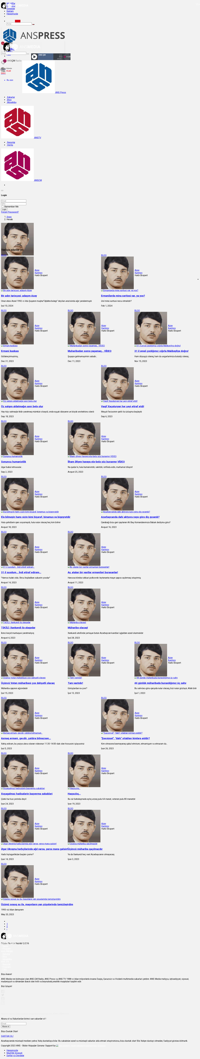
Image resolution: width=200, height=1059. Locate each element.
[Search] (17, 21)
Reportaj (11, 142)
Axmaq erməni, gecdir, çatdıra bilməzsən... (26, 738)
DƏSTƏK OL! (7, 1036)
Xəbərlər (11, 97)
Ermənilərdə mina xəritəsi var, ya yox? (123, 295)
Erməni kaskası (10, 351)
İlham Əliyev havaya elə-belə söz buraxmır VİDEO (96, 461)
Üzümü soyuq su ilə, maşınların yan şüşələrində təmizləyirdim (37, 904)
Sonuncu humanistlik (13, 461)
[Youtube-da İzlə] (3, 1000)
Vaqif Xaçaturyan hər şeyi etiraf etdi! (122, 406)
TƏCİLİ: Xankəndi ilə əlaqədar (18, 627)
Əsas (9, 217)
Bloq (9, 99)
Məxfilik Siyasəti (14, 1053)
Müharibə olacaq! (78, 627)
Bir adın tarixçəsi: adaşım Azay (19, 295)
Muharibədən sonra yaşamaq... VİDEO (89, 351)
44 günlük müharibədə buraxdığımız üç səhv (160, 683)
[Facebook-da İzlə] (2, 992)
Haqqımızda (12, 13)
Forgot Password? (10, 212)
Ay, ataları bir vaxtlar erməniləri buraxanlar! (93, 572)
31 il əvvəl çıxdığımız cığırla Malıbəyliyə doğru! (161, 351)
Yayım (5, 946)
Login (4, 209)
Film (4, 969)
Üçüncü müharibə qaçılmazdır (85, 849)
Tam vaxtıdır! (75, 683)
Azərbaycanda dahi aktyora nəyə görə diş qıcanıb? (130, 517)
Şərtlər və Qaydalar (15, 1055)
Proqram (6, 967)
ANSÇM (38, 180)
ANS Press (60, 92)
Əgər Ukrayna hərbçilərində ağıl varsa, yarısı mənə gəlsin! (34, 849)
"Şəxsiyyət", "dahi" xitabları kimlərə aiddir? (125, 738)
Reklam (10, 11)
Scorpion (102, 1045)
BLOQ (4, 255)
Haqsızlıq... (74, 793)
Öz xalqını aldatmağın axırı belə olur (22, 406)
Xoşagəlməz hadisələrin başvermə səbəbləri (27, 793)
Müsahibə (11, 102)
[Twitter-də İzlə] (2, 995)
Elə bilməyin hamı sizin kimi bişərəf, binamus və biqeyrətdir (35, 517)
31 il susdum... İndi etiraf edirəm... (21, 572)
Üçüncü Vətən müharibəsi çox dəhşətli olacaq (28, 683)
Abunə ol (5, 1026)
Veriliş (10, 145)
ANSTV (37, 137)
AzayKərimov (38, 271)
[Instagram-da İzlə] (3, 1004)
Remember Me (11, 206)
